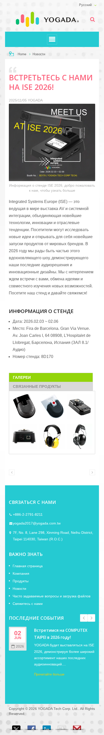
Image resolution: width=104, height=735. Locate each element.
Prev (84, 618)
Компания (21, 573)
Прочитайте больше (49, 674)
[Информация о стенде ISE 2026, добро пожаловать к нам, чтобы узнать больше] (52, 143)
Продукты (21, 581)
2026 (20, 646)
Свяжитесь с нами (28, 604)
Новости (39, 54)
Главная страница (28, 566)
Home (22, 54)
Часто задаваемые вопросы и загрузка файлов (51, 596)
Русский (85, 5)
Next (91, 618)
